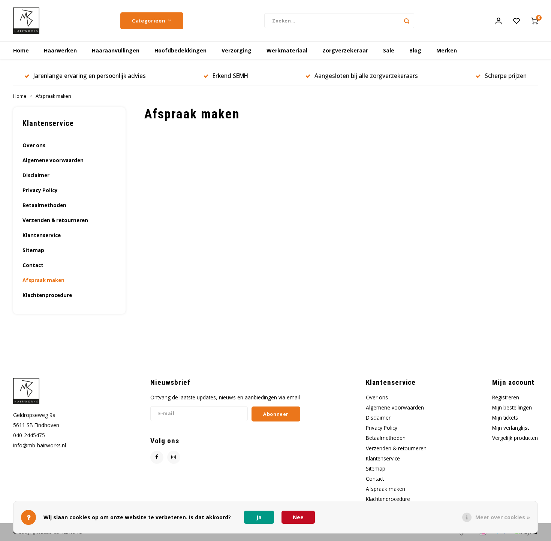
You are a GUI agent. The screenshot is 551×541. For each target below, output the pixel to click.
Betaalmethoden (44, 205)
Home (21, 50)
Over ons (33, 145)
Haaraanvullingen (115, 50)
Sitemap (33, 250)
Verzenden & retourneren (55, 220)
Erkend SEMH (230, 75)
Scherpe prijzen (506, 75)
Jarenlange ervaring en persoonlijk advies (89, 75)
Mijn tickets (505, 417)
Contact (32, 265)
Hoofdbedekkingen (180, 50)
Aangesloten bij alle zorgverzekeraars (366, 75)
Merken (446, 50)
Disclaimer (35, 175)
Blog (415, 50)
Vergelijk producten (515, 437)
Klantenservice (41, 235)
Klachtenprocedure (47, 295)
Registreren (505, 397)
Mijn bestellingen (512, 407)
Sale (388, 50)
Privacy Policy (40, 190)
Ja (259, 517)
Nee (298, 517)
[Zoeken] (406, 20)
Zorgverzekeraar (345, 50)
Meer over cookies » (502, 517)
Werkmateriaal (287, 50)
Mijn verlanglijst (510, 427)
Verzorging (237, 50)
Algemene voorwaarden (53, 160)
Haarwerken (60, 50)
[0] (534, 20)
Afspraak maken (53, 96)
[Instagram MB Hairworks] (173, 457)
